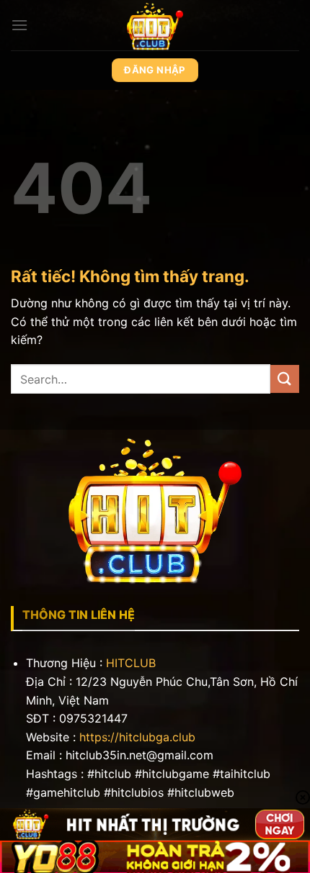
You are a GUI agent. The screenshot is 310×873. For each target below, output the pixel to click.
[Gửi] (284, 379)
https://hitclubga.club (137, 737)
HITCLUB (131, 663)
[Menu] (19, 24)
